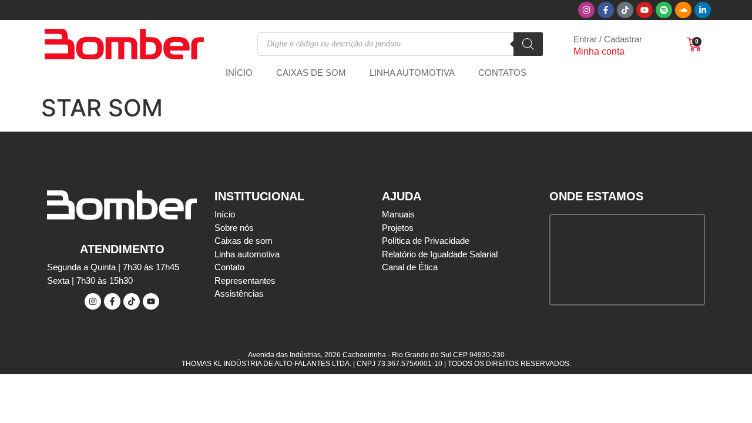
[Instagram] (586, 10)
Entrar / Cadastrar (607, 39)
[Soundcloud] (683, 10)
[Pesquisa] (528, 44)
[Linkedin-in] (702, 10)
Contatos (502, 73)
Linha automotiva (412, 73)
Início (239, 73)
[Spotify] (664, 10)
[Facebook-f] (605, 10)
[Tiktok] (625, 10)
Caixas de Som (311, 73)
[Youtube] (644, 10)
